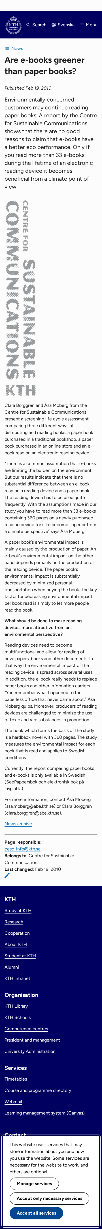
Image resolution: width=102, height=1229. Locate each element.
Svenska (66, 24)
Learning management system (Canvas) (45, 1113)
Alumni (12, 967)
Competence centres (26, 1028)
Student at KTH (20, 955)
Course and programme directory (38, 1090)
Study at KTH (18, 910)
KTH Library (16, 1006)
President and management (32, 1040)
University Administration (30, 1051)
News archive (18, 823)
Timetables (16, 1079)
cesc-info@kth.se (23, 849)
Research (14, 922)
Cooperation (17, 933)
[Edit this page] (7, 875)
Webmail (13, 1101)
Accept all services (36, 1213)
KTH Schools (18, 1017)
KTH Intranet (17, 978)
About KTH (16, 944)
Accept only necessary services (49, 1198)
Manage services (34, 1183)
